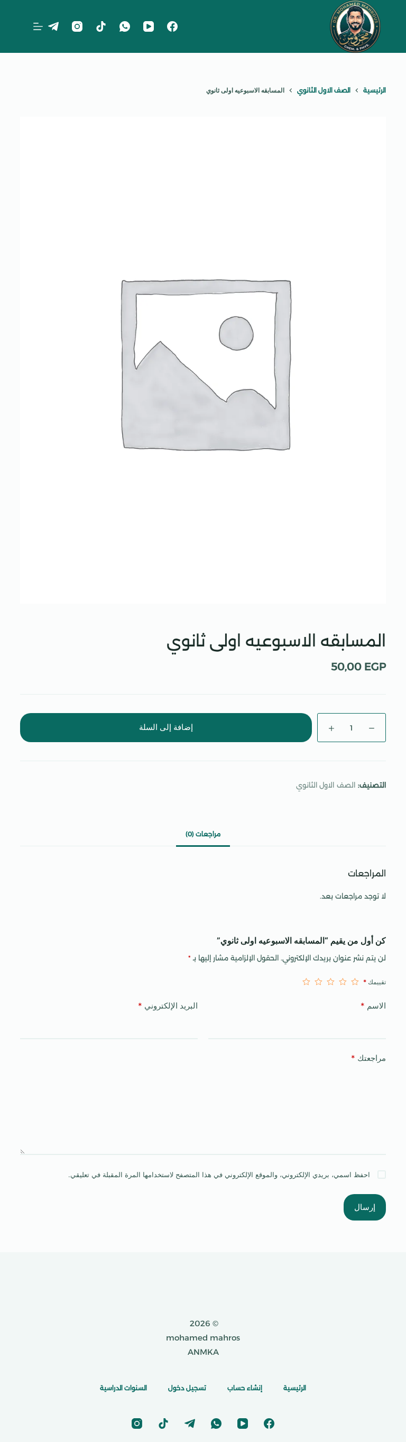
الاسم (373, 1006)
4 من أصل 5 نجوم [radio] (318, 981)
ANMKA (203, 1352)
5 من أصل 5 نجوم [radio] (306, 981)
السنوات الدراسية (123, 1388)
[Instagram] (77, 26)
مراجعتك (368, 1058)
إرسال (364, 1207)
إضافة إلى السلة (166, 727)
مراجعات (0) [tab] (203, 834)
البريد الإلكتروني (168, 1006)
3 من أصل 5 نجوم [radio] (331, 981)
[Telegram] (53, 26)
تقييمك (374, 982)
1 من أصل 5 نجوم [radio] (355, 981)
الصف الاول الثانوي (325, 785)
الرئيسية (294, 1388)
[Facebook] (172, 26)
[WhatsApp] (124, 26)
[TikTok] (101, 26)
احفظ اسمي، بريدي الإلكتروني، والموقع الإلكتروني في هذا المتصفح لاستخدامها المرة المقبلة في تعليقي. (219, 1174)
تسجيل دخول (187, 1388)
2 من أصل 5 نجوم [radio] (343, 981)
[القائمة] (38, 26)
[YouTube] (148, 26)
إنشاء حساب (244, 1388)
